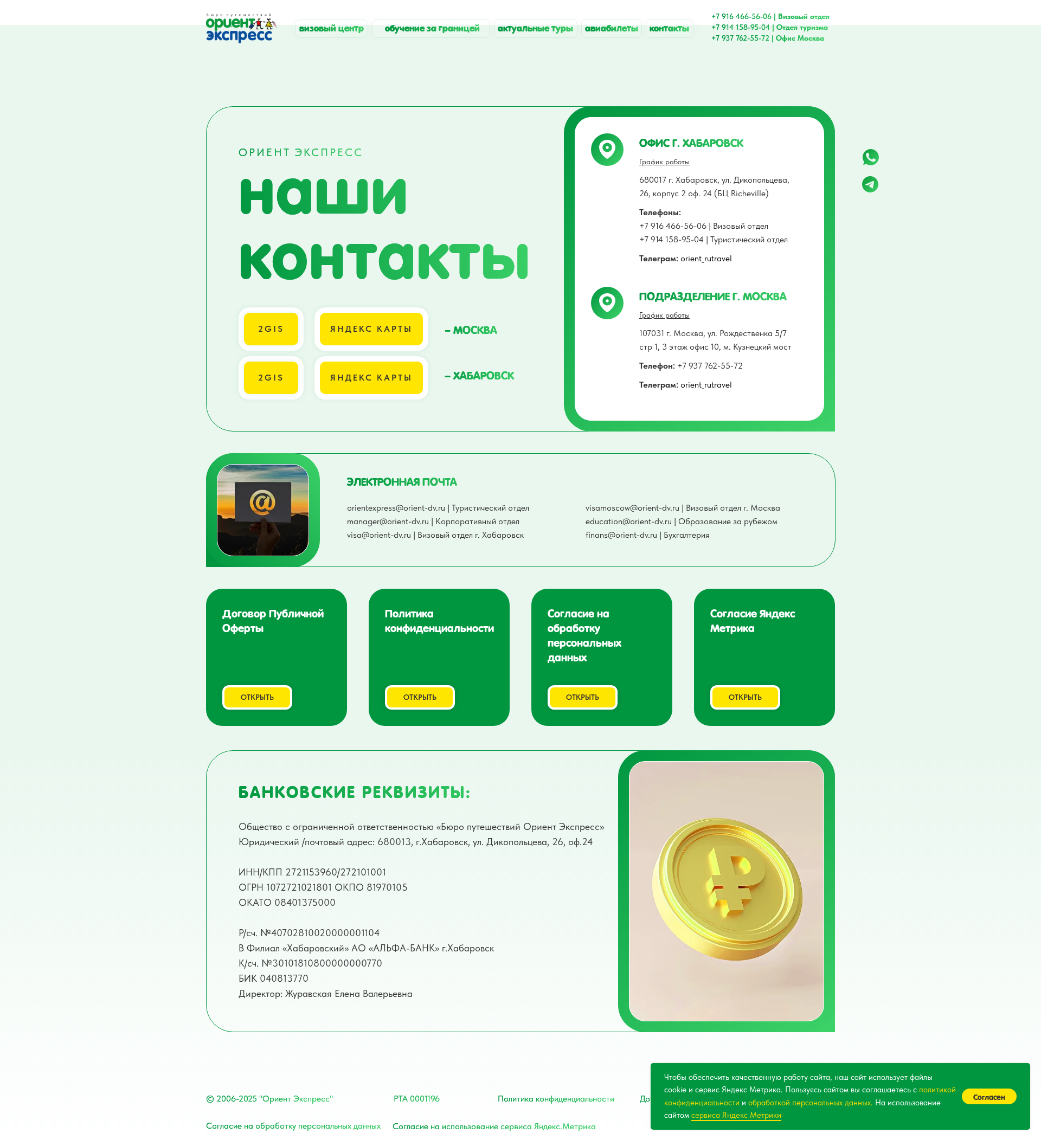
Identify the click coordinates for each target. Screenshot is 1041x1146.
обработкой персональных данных (809, 1103)
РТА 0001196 (417, 1098)
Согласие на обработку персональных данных (293, 1126)
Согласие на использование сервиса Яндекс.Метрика (494, 1126)
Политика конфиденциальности (556, 1098)
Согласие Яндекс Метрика (752, 619)
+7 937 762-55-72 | (767, 38)
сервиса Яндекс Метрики (736, 1115)
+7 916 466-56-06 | (770, 16)
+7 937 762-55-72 (691, 365)
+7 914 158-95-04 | (769, 27)
